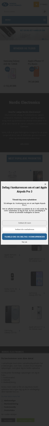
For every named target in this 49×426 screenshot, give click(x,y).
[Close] (45, 184)
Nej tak (24, 242)
